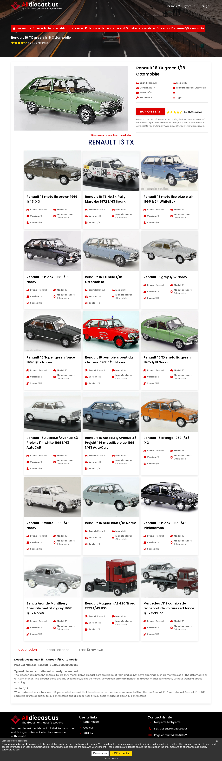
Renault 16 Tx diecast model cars (136, 28)
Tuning (202, 5)
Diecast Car (24, 28)
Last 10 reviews (91, 650)
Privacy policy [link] (111, 758)
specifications (58, 650)
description (27, 649)
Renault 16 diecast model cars (93, 28)
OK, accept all (121, 753)
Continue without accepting (14, 741)
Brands (172, 5)
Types (187, 5)
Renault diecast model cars (53, 28)
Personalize (100, 753)
